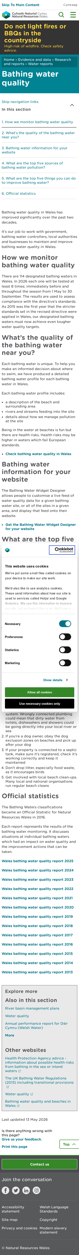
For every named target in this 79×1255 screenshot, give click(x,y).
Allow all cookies (39, 692)
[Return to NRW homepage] (23, 15)
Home (9, 59)
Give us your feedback (21, 1139)
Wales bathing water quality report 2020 (38, 907)
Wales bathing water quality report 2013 (37, 972)
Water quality (17, 1016)
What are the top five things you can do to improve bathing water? (39, 180)
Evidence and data (34, 59)
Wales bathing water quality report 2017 (37, 935)
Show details (52, 680)
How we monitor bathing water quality (39, 122)
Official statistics (21, 193)
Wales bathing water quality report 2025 (38, 861)
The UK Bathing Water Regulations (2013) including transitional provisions (39, 1080)
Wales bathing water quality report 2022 (37, 889)
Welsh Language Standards (54, 1209)
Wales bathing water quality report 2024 (38, 870)
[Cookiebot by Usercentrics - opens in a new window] (62, 550)
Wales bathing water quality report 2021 (37, 898)
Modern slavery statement (53, 1230)
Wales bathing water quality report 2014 (37, 963)
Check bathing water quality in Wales (38, 454)
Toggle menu (73, 14)
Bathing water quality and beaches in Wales (38, 1103)
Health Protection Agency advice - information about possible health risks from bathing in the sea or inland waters (39, 1064)
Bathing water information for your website (34, 150)
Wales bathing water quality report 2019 (37, 916)
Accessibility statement (13, 1209)
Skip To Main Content (20, 5)
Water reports (40, 64)
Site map (9, 1220)
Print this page (14, 1146)
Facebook (5, 1190)
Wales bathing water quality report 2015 (37, 953)
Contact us (39, 1164)
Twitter (16, 1190)
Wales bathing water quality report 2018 (37, 926)
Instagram (36, 1190)
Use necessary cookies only (39, 703)
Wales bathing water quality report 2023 (37, 879)
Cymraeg (70, 5)
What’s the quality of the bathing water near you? (38, 135)
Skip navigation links (20, 102)
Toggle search (61, 14)
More (9, 1035)
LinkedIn (26, 1190)
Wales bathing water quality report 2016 (37, 944)
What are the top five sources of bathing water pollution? (32, 165)
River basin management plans (32, 1008)
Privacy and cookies (19, 1228)
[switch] (65, 636)
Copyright (48, 1220)
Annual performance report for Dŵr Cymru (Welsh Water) (36, 1025)
